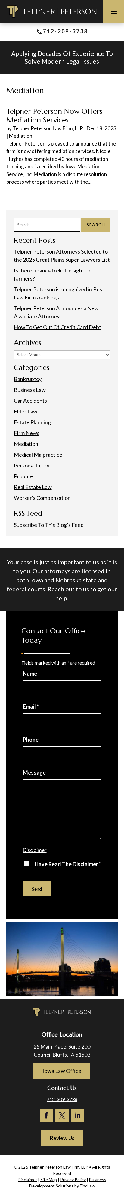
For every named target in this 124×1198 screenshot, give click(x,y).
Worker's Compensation (42, 497)
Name (30, 673)
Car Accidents (30, 400)
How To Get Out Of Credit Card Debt (57, 327)
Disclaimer (35, 850)
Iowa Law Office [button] (61, 1070)
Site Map (48, 1179)
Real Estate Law (33, 487)
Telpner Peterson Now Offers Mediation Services (54, 116)
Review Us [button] (62, 1138)
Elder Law (25, 411)
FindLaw (87, 1185)
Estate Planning (32, 422)
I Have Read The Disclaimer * (66, 864)
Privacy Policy (73, 1179)
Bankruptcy (28, 379)
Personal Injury (31, 465)
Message (34, 772)
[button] (114, 11)
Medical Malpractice (38, 454)
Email (31, 706)
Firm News (26, 433)
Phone (31, 739)
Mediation (20, 136)
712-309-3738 (65, 31)
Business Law (30, 389)
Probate (23, 476)
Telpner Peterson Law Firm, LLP (48, 128)
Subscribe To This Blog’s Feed (49, 524)
